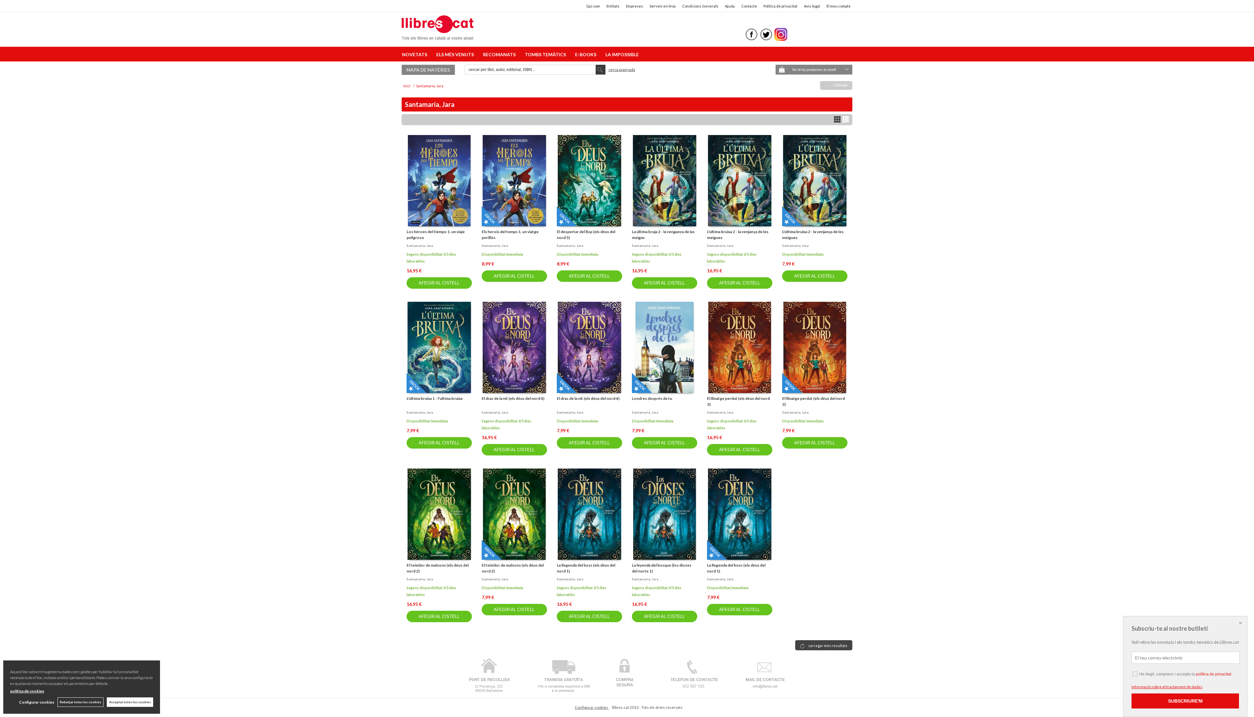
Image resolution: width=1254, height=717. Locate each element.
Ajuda (730, 6)
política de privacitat (1213, 674)
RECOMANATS (500, 54)
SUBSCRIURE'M (1185, 701)
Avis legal (812, 6)
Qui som (593, 6)
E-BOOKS (586, 54)
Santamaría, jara (420, 246)
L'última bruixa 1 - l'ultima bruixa (434, 398)
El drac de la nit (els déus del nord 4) (513, 398)
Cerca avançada (621, 69)
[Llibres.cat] (438, 35)
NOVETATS (415, 54)
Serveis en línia (663, 6)
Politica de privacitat (780, 6)
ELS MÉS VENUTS (456, 54)
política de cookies (27, 691)
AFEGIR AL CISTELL (439, 283)
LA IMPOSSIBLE (622, 54)
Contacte (749, 6)
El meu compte (839, 6)
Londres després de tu (652, 398)
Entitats (612, 6)
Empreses (634, 6)
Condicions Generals (700, 6)
